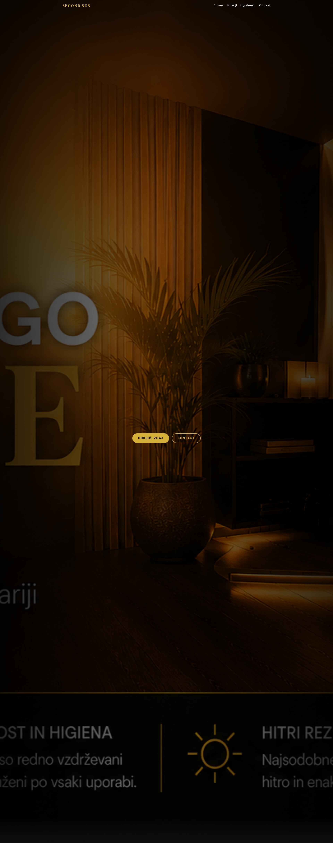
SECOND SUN (76, 5)
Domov (219, 5)
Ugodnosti (248, 5)
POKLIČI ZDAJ (150, 438)
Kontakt (265, 5)
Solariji (232, 5)
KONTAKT (186, 438)
